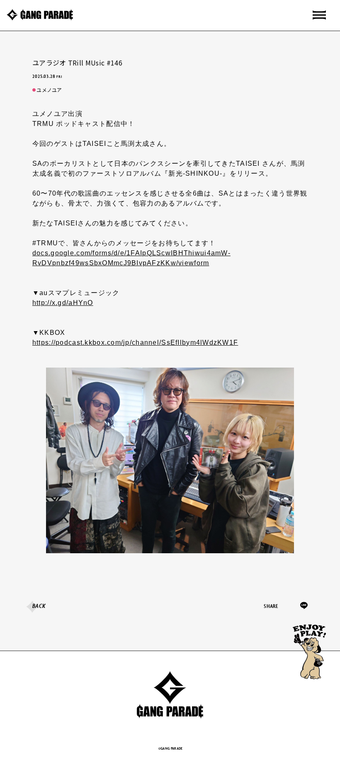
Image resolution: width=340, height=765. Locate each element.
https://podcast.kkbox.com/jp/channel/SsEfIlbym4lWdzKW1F (135, 342)
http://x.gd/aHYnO (62, 302)
